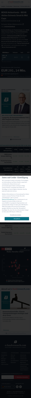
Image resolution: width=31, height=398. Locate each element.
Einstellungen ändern (15, 215)
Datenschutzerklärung (8, 199)
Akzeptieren (17, 218)
